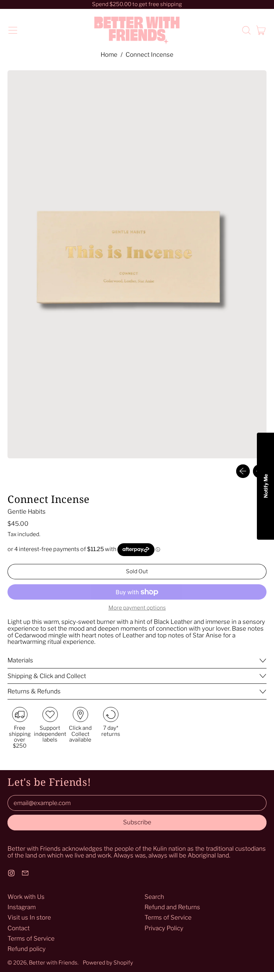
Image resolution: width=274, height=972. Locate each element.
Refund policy (26, 948)
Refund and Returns (172, 907)
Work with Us (26, 896)
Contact (18, 928)
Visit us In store (29, 917)
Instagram (21, 907)
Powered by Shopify (108, 962)
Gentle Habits (26, 511)
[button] (246, 30)
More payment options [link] (137, 608)
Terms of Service (31, 938)
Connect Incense (149, 54)
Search (154, 896)
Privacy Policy (163, 928)
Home (109, 54)
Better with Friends (53, 962)
